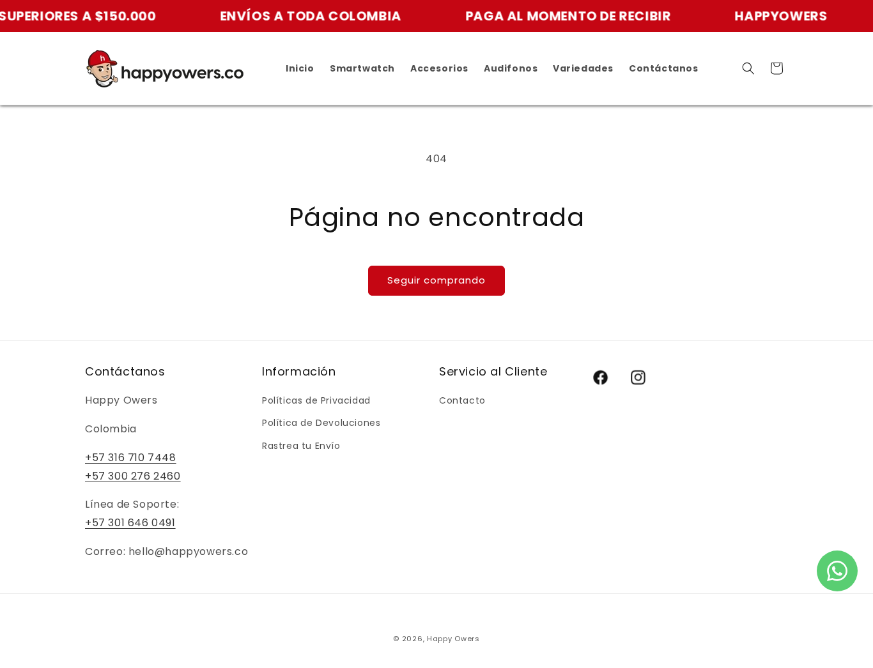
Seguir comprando (436, 280)
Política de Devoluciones (321, 422)
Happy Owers (453, 639)
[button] (748, 68)
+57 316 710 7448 (130, 457)
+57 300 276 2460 (133, 476)
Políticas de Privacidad (316, 400)
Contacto (462, 400)
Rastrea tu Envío (301, 445)
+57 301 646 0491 (130, 522)
